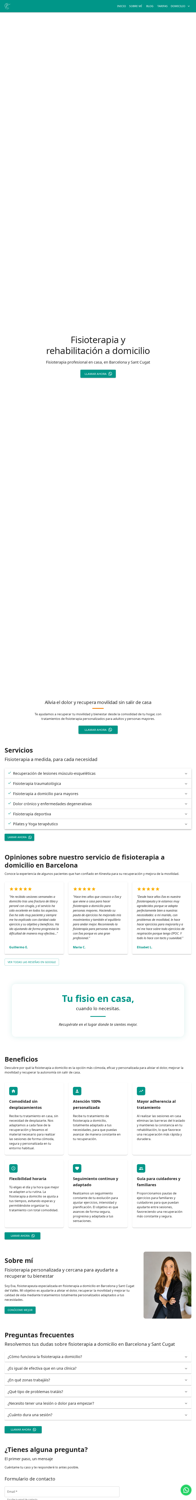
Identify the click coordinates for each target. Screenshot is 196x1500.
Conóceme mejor (20, 1310)
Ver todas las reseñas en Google (32, 962)
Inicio (121, 6)
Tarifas (162, 6)
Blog (149, 6)
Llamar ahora (96, 374)
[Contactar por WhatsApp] (186, 1490)
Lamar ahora (17, 837)
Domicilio (178, 6)
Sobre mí (135, 6)
